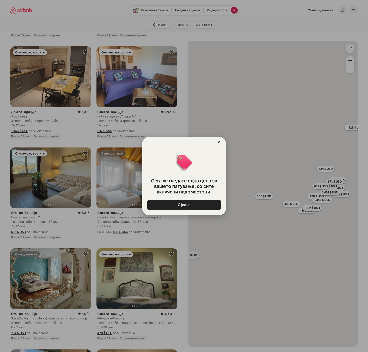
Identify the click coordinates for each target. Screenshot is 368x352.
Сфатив (184, 205)
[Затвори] (219, 141)
